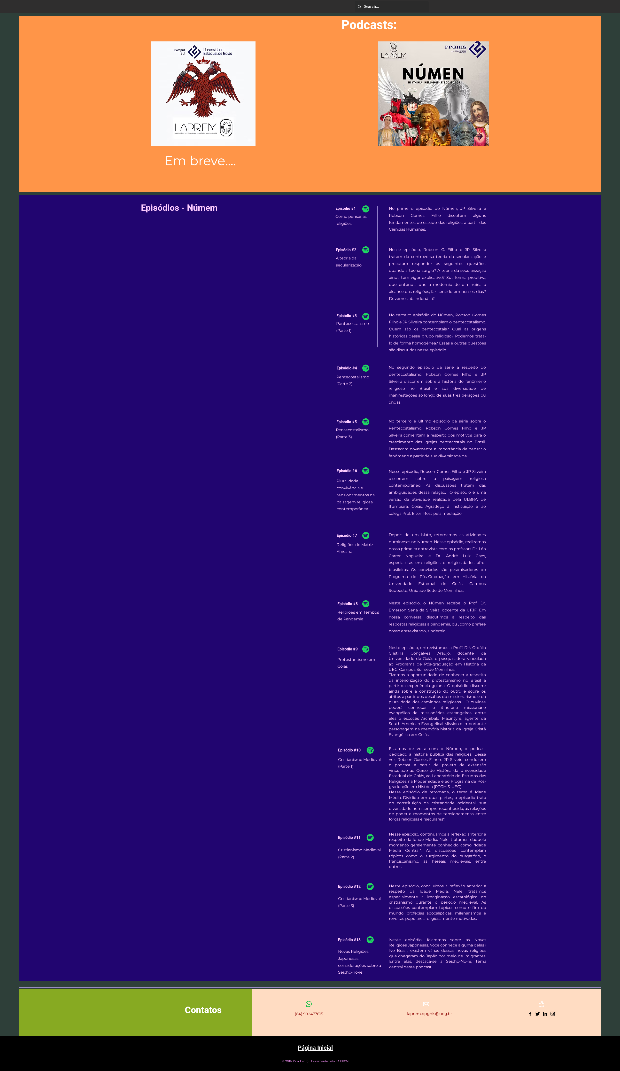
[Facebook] (530, 1014)
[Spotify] (366, 209)
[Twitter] (538, 1014)
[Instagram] (553, 1014)
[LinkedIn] (545, 1014)
